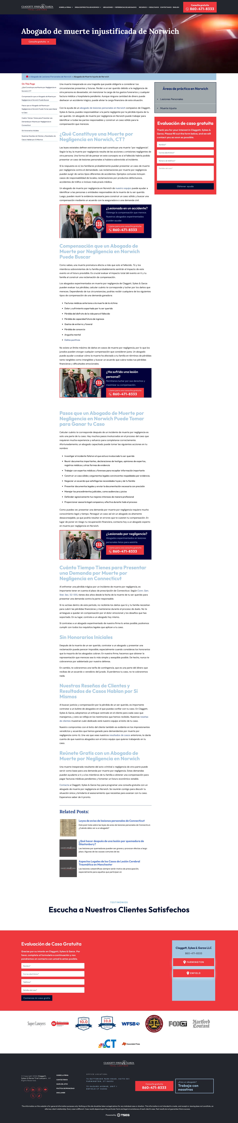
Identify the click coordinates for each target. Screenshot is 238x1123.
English (176, 7)
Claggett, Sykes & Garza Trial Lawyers (34, 1077)
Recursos (143, 7)
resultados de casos (119, 735)
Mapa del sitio (62, 1084)
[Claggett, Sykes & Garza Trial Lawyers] (37, 7)
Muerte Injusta (168, 108)
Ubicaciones (108, 7)
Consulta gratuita (200, 5)
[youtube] (45, 1089)
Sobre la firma (65, 7)
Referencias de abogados (125, 7)
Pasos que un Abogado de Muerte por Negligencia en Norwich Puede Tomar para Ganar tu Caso (39, 109)
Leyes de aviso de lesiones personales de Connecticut (112, 820)
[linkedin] (32, 1089)
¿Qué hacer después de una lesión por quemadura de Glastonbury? (111, 842)
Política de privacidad (65, 1088)
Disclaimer (60, 1093)
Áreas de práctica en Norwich (87, 7)
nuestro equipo (123, 188)
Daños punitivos (72, 339)
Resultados (154, 7)
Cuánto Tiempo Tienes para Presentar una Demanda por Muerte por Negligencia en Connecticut (37, 121)
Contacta (64, 785)
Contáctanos (166, 7)
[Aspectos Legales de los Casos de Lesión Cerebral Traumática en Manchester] (68, 868)
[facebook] (26, 1089)
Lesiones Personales (171, 99)
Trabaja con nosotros (188, 1087)
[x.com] (32, 1095)
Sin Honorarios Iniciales (30, 131)
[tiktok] (39, 1095)
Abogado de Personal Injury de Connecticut (27, 77)
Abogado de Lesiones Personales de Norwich (50, 76)
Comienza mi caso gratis (36, 998)
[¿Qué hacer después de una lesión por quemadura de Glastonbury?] (68, 848)
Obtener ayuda (185, 186)
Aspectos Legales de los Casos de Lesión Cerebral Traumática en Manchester (109, 863)
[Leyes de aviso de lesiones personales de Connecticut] (68, 827)
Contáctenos (62, 1080)
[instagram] (39, 1089)
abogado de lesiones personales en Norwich (102, 107)
